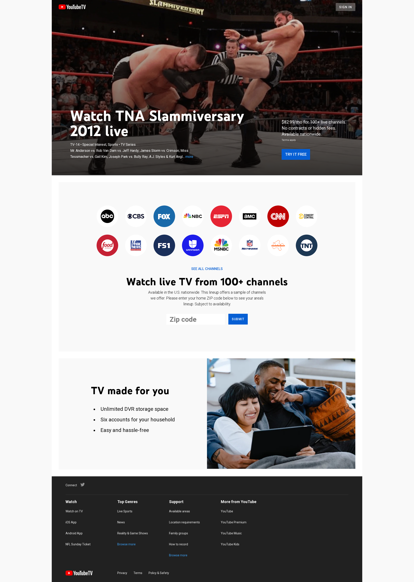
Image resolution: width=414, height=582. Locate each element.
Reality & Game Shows (132, 533)
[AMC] (249, 216)
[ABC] (107, 216)
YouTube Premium (233, 522)
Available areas (179, 511)
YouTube (227, 511)
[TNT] (306, 245)
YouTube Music (231, 533)
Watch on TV (74, 511)
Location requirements (184, 522)
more (189, 157)
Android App (74, 533)
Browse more (126, 544)
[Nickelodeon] (278, 245)
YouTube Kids (230, 544)
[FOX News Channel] (136, 245)
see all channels (207, 269)
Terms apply (289, 140)
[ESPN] (221, 216)
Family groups (178, 533)
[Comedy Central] (306, 216)
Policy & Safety (159, 573)
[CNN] (278, 216)
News (121, 522)
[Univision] (193, 245)
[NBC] (193, 216)
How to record (178, 544)
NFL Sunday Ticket (78, 544)
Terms (137, 573)
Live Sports (124, 511)
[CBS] (136, 216)
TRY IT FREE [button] (296, 154)
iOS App (71, 522)
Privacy (122, 573)
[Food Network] (107, 245)
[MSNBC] (221, 245)
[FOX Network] (164, 216)
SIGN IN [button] (345, 7)
